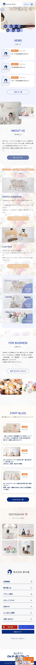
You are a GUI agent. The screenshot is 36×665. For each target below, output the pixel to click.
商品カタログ (18, 632)
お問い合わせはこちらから (18, 371)
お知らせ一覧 (18, 92)
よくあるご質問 (8, 613)
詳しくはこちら (18, 157)
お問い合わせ (8, 619)
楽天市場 (10, 627)
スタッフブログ (8, 600)
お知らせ (6, 606)
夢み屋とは (7, 588)
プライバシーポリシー (18, 638)
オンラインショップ (27, 627)
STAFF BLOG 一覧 (18, 500)
